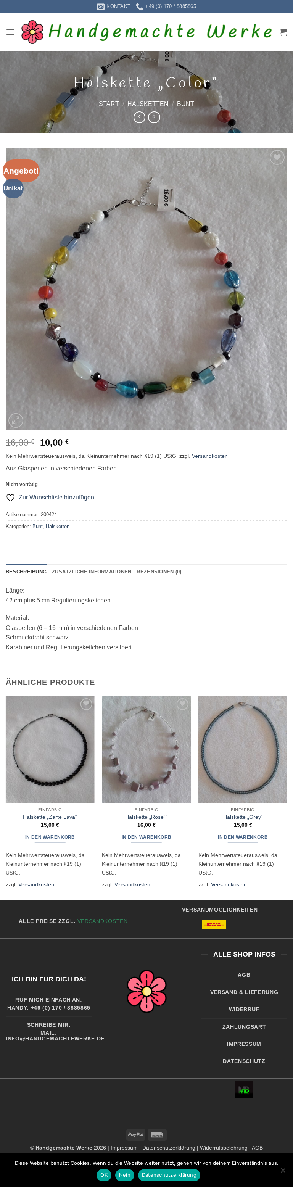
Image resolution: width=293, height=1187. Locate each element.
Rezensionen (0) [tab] (159, 572)
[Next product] (139, 117)
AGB (244, 975)
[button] (10, 32)
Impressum (244, 1044)
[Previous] (6, 797)
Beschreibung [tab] (26, 572)
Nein (124, 1175)
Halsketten (148, 104)
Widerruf (244, 1009)
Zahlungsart (244, 1027)
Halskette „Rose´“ (146, 817)
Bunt (185, 104)
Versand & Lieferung (244, 992)
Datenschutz (244, 1061)
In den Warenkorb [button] (50, 837)
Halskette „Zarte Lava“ (50, 817)
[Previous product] (154, 117)
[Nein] (282, 1172)
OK (104, 1175)
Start (109, 104)
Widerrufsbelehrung (224, 1148)
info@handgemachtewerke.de (55, 1039)
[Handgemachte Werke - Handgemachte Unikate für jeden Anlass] (147, 32)
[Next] (287, 797)
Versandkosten (210, 456)
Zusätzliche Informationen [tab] (91, 572)
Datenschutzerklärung (168, 1148)
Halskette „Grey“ (243, 817)
